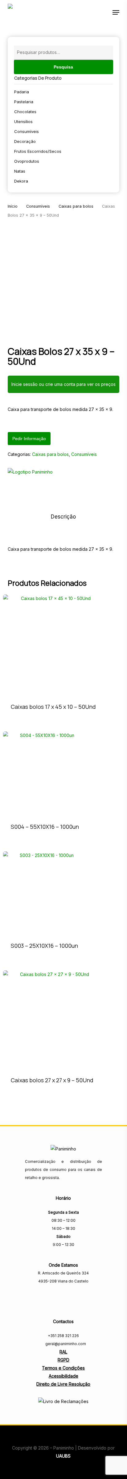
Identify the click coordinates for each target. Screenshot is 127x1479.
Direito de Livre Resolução (63, 1384)
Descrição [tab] (63, 517)
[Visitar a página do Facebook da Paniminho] (63, 1294)
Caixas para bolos (76, 206)
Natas (19, 171)
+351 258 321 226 (63, 1335)
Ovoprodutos (26, 161)
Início (13, 206)
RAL (63, 1351)
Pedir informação (29, 438)
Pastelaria (23, 101)
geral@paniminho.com (65, 1343)
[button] (116, 12)
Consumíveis (26, 131)
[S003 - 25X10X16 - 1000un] (44, 892)
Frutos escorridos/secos (37, 151)
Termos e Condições (63, 1368)
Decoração (25, 141)
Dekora (21, 181)
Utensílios (23, 121)
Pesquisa (63, 66)
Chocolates (25, 111)
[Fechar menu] (64, 279)
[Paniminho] (30, 474)
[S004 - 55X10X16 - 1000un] (45, 773)
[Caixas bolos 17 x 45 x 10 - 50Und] (53, 644)
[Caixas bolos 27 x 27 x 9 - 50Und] (52, 1019)
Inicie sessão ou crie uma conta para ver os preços (63, 384)
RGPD (63, 1359)
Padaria (21, 91)
